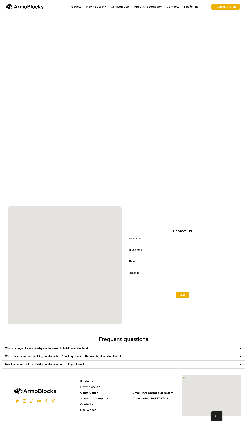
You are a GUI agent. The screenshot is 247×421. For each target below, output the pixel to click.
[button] (123, 348)
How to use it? (96, 6)
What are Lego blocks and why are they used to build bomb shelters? (46, 348)
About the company (148, 6)
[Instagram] (24, 401)
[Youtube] (39, 401)
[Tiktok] (32, 401)
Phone (132, 261)
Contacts (173, 6)
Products (75, 6)
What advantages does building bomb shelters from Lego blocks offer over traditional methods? (63, 356)
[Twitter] (17, 401)
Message (134, 272)
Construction (120, 6)
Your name (135, 238)
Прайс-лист (192, 6)
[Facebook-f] (46, 401)
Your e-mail (135, 249)
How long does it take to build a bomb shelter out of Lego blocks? (44, 364)
